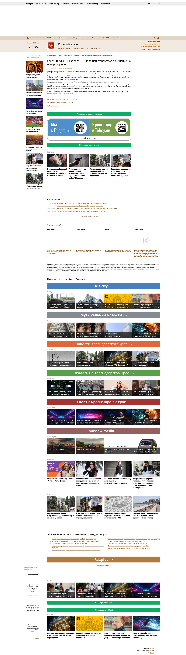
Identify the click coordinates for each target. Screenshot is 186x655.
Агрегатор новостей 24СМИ (89, 217)
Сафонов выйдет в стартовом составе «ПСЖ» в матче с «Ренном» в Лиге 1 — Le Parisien (32, 588)
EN (31, 38)
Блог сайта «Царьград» (65, 68)
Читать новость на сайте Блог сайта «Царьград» (62, 99)
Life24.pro (50, 379)
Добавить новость (78, 48)
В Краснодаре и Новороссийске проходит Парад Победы (69, 543)
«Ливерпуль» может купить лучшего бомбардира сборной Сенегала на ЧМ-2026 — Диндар (32, 628)
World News (107, 38)
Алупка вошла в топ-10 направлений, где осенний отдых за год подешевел (80, 206)
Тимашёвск (80, 229)
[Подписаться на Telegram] (149, 3)
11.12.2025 (60, 55)
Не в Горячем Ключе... (94, 48)
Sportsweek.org (92, 3)
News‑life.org (54, 3)
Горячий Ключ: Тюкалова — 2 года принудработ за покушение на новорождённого (88, 55)
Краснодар (51, 229)
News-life (50, 494)
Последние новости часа (89, 145)
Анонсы (87, 38)
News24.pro (51, 437)
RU (34, 38)
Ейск (107, 229)
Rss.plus (50, 321)
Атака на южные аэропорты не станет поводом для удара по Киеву (128, 546)
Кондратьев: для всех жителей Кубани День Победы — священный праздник (75, 541)
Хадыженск (138, 229)
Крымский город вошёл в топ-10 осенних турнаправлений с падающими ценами (81, 203)
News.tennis (51, 408)
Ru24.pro (29, 3)
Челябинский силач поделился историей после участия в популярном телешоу (76, 550)
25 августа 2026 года (33, 42)
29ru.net (65, 3)
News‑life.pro (41, 3)
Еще (118, 38)
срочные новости (148, 269)
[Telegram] (154, 38)
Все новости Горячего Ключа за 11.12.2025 (60, 103)
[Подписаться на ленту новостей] (158, 38)
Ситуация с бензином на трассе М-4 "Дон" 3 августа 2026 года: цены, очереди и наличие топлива (87, 208)
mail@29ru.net (150, 650)
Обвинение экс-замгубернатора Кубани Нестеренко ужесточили (127, 543)
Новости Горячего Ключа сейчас (150, 49)
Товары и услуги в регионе (152, 44)
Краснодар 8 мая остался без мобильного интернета (124, 541)
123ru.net (156, 3)
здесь (106, 270)
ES (43, 38)
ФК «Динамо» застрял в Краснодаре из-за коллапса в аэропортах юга (129, 548)
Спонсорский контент (103, 603)
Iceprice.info (105, 3)
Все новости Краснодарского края (150, 46)
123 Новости (52, 38)
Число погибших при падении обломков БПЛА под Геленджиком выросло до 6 (81, 211)
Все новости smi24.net (104, 610)
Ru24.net (50, 152)
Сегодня (61, 48)
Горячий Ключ (51, 55)
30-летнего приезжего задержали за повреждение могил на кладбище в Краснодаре (134, 539)
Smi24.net (50, 581)
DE (40, 38)
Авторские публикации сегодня (89, 114)
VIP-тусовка (77, 38)
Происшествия (64, 38)
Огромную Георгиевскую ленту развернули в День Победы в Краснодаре (74, 539)
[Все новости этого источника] (72, 68)
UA (37, 38)
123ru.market (77, 3)
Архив (68, 48)
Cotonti (152, 652)
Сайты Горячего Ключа (153, 41)
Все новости (96, 38)
